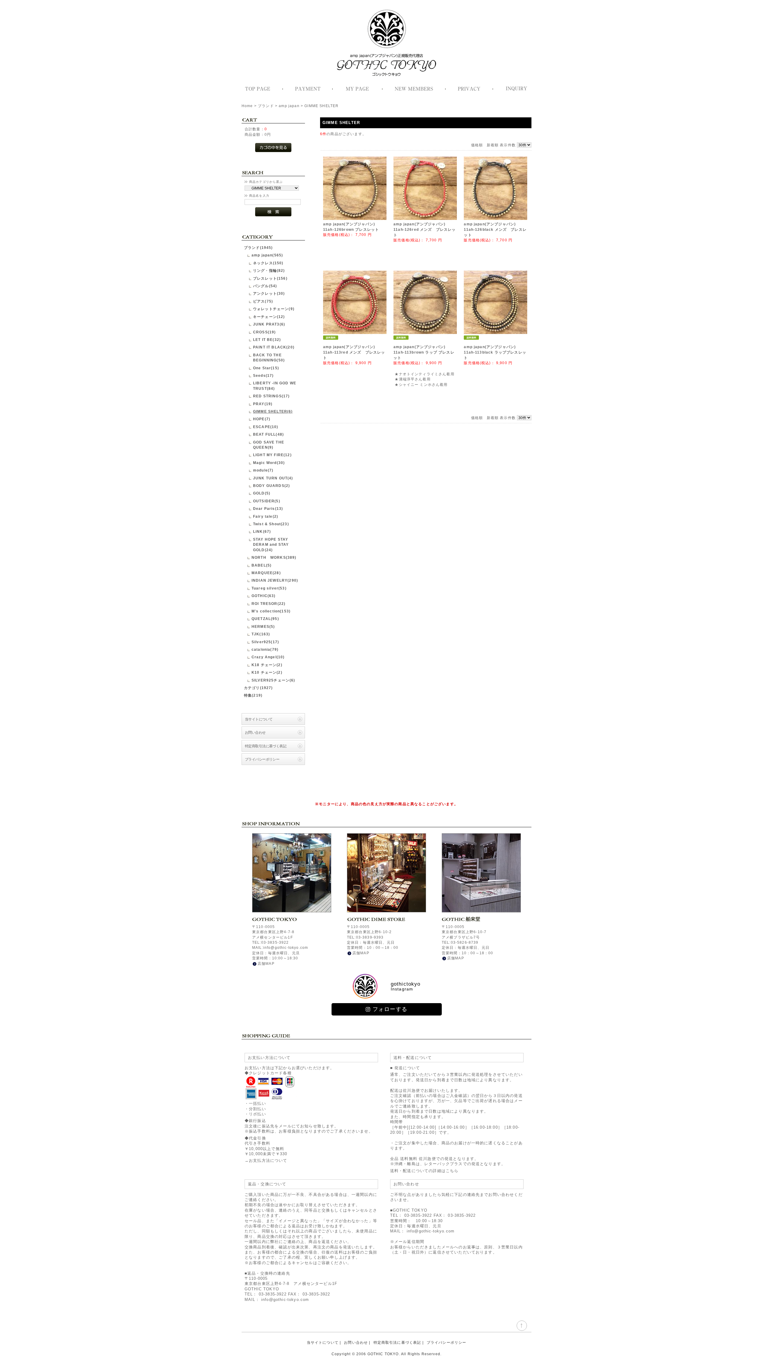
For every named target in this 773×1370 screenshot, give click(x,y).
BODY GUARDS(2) (271, 486)
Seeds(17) (263, 375)
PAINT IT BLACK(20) (273, 347)
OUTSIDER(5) (266, 501)
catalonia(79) (265, 649)
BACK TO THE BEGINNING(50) (269, 357)
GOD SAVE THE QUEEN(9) (268, 444)
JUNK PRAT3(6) (269, 324)
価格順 (477, 145)
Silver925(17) (265, 642)
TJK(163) (261, 634)
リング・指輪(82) (269, 270)
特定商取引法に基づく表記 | (399, 1342)
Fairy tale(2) (265, 516)
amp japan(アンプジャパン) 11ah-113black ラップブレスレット (495, 352)
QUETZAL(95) (265, 619)
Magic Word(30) (269, 463)
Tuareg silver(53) (269, 588)
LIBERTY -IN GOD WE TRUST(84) (274, 385)
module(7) (263, 470)
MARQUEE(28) (266, 573)
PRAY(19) (262, 404)
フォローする (390, 1009)
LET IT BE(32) (267, 340)
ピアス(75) (263, 301)
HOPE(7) (261, 419)
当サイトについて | (324, 1342)
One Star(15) (266, 368)
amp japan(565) (267, 255)
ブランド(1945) (258, 248)
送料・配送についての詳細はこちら (424, 1170)
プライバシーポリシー (262, 759)
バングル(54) (265, 286)
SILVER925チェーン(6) (273, 680)
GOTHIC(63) (264, 596)
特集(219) (253, 695)
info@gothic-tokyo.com (285, 1299)
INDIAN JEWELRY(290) (275, 580)
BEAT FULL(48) (268, 434)
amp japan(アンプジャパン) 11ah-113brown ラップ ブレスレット (423, 352)
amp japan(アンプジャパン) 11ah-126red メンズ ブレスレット (424, 229)
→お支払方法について (266, 1160)
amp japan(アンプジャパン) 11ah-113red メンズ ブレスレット (354, 352)
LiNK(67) (262, 531)
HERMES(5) (263, 626)
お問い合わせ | (357, 1342)
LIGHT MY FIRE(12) (272, 455)
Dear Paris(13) (268, 508)
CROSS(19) (264, 332)
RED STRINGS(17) (271, 396)
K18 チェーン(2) (267, 665)
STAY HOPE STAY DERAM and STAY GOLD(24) (271, 544)
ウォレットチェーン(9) (273, 309)
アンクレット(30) (269, 293)
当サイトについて (258, 719)
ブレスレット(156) (270, 278)
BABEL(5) (261, 565)
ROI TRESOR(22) (268, 604)
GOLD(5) (261, 493)
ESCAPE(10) (265, 427)
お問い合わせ (255, 732)
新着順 (493, 145)
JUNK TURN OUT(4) (273, 478)
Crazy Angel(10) (268, 657)
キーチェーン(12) (269, 317)
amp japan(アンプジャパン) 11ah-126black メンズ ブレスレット (495, 229)
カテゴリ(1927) (258, 688)
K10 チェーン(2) (267, 672)
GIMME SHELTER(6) (273, 411)
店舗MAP (266, 963)
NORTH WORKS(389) (274, 557)
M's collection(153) (271, 611)
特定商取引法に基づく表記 (265, 746)
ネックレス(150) (268, 263)
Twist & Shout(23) (271, 524)
